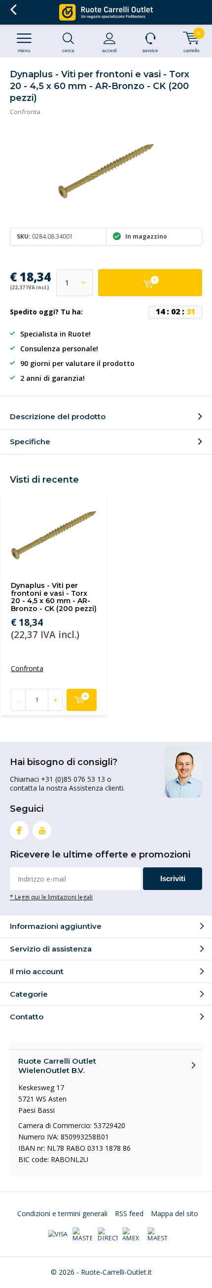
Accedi (109, 50)
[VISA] (58, 1234)
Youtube (42, 830)
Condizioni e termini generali (62, 1213)
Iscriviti (172, 878)
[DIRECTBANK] (107, 1234)
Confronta (25, 111)
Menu (24, 50)
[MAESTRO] (157, 1234)
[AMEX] (132, 1234)
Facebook (19, 830)
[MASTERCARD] (82, 1234)
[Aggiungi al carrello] (150, 282)
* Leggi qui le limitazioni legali (51, 897)
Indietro (13, 10)
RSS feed (129, 1213)
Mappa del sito (174, 1213)
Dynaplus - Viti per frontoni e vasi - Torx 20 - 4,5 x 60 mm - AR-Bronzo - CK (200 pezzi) (54, 597)
